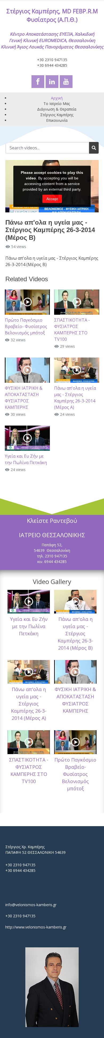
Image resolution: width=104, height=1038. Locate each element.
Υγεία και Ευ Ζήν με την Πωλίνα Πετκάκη (28, 626)
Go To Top (85, 1011)
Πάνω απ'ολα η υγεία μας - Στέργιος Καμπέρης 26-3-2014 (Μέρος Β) (75, 633)
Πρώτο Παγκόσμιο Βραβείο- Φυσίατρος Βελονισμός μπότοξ (26, 326)
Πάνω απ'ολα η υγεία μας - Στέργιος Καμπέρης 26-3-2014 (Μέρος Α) (28, 703)
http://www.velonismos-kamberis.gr (35, 927)
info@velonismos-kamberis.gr (31, 904)
